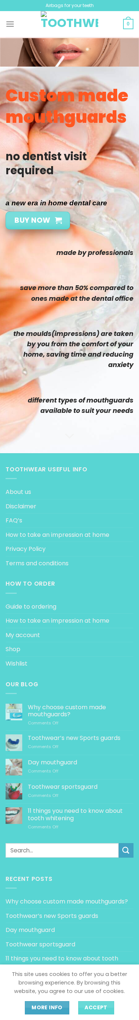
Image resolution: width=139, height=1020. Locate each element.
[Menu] (10, 24)
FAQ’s (14, 520)
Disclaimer (21, 506)
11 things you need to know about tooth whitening (75, 814)
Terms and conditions (37, 563)
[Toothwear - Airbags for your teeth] (70, 24)
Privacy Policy (26, 549)
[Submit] (126, 850)
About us (18, 492)
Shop (13, 649)
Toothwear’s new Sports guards (74, 737)
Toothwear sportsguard (62, 786)
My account (23, 635)
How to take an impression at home (57, 535)
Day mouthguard (52, 762)
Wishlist (16, 663)
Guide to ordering (31, 606)
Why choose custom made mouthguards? (67, 711)
